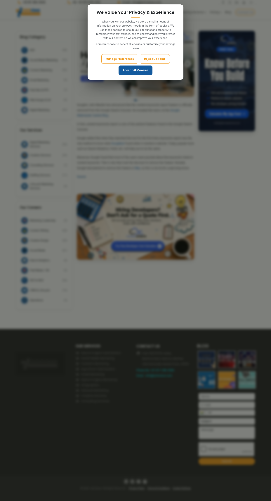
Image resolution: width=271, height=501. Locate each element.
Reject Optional (155, 59)
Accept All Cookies (135, 70)
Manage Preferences (120, 59)
